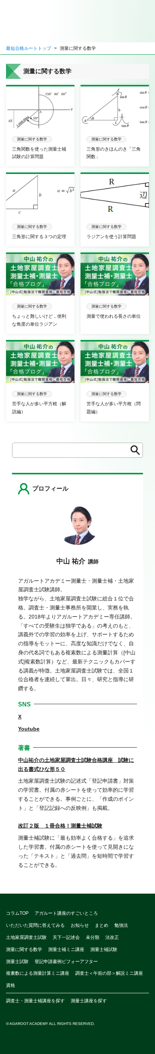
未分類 (92, 937)
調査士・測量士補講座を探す (35, 1000)
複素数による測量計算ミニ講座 (37, 973)
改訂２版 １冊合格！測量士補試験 (60, 826)
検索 (132, 450)
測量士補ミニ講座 (66, 949)
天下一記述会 (66, 937)
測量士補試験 (103, 949)
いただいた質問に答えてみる (35, 925)
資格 (10, 985)
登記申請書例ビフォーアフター (66, 961)
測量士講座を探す (89, 1000)
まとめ (101, 925)
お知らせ (80, 925)
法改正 (112, 937)
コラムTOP (17, 913)
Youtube (29, 729)
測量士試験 (17, 961)
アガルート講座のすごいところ (66, 913)
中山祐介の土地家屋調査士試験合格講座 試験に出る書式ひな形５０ (76, 764)
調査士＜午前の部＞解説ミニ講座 (109, 973)
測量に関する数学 (24, 949)
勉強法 (121, 925)
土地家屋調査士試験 (26, 937)
